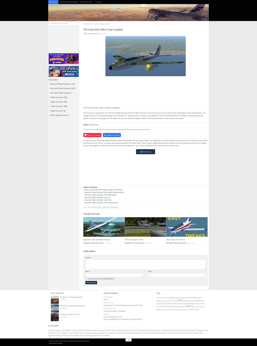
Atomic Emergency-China (134, 240)
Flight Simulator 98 (57, 111)
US (186, 310)
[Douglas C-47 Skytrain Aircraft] (55, 300)
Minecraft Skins (86, 336)
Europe (158, 301)
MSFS (190, 306)
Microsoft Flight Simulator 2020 (62, 88)
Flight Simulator (165, 301)
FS (173, 301)
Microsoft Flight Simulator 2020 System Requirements (104, 192)
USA (188, 310)
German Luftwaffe (96, 207)
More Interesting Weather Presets (72, 306)
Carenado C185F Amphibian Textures (96, 240)
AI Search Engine (54, 330)
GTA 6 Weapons (62, 333)
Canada (183, 298)
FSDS (176, 301)
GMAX (193, 301)
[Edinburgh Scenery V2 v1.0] (55, 317)
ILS (172, 304)
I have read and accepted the (101, 279)
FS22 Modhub (66, 330)
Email (150, 271)
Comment (88, 258)
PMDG (195, 306)
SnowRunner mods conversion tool (95, 333)
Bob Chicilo (174, 298)
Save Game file (127, 330)
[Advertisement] (145, 91)
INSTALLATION (177, 304)
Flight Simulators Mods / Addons (58, 341)
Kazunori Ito (106, 207)
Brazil (179, 298)
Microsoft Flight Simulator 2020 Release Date (101, 203)
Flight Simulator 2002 (58, 102)
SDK (160, 310)
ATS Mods (65, 336)
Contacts (98, 2)
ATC (163, 298)
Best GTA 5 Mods (167, 333)
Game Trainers (78, 330)
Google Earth (199, 301)
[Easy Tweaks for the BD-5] (187, 227)
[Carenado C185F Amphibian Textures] (104, 227)
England (200, 298)
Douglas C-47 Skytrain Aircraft (71, 297)
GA (184, 301)
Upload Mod (53, 2)
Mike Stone (182, 307)
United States (181, 310)
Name (87, 271)
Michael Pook (114, 207)
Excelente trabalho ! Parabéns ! (115, 311)
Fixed (106, 299)
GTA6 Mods (155, 333)
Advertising (52, 343)
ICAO (168, 303)
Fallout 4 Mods (193, 333)
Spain (163, 310)
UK (172, 309)
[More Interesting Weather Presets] (55, 308)
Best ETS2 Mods (140, 330)
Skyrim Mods (74, 336)
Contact (59, 343)
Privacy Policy (109, 279)
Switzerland (167, 310)
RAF (157, 310)
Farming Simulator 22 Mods (157, 330)
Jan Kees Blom (190, 304)
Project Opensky (201, 306)
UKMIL (175, 310)
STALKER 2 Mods (196, 330)
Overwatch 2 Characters (101, 336)
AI (161, 298)
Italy (184, 303)
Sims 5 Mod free (76, 333)
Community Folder (191, 298)
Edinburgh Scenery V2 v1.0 (70, 314)
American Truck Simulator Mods (109, 330)
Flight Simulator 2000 (58, 106)
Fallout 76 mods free (116, 333)
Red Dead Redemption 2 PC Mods (137, 333)
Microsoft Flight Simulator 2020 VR (97, 197)
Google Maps (159, 303)
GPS (164, 304)
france (170, 301)
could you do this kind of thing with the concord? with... (123, 305)
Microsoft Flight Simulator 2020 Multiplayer (100, 195)
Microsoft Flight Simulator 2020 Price (98, 200)
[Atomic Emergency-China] (145, 227)
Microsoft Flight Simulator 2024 (62, 84)
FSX (89, 207)
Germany (188, 301)
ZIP (198, 309)
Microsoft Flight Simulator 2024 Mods (78, 341)
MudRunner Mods (90, 330)
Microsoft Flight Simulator (169, 307)
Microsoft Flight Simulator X (97, 24)
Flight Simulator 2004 (58, 97)
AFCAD (158, 298)
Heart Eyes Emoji (180, 333)
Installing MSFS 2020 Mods (69, 2)
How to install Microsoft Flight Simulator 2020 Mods (103, 190)
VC (192, 309)
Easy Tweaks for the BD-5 (175, 240)
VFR (195, 310)
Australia (167, 298)
